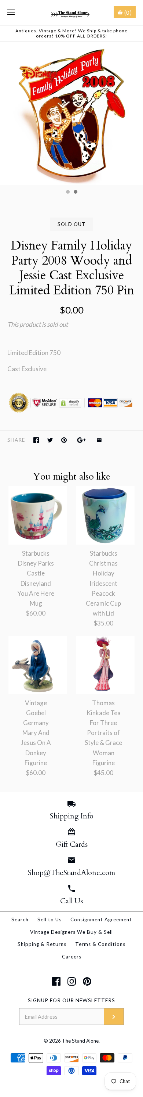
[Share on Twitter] (50, 440)
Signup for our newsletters (71, 1000)
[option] (71, 113)
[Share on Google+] (81, 440)
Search (20, 919)
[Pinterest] (87, 981)
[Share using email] (99, 440)
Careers (71, 957)
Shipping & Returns (42, 944)
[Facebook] (56, 981)
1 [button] (67, 192)
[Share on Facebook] (36, 440)
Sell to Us (49, 919)
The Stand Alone (80, 1041)
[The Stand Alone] (71, 12)
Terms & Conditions (100, 944)
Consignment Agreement (101, 919)
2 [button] (75, 192)
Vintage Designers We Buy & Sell (71, 932)
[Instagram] (71, 981)
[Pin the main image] (64, 440)
